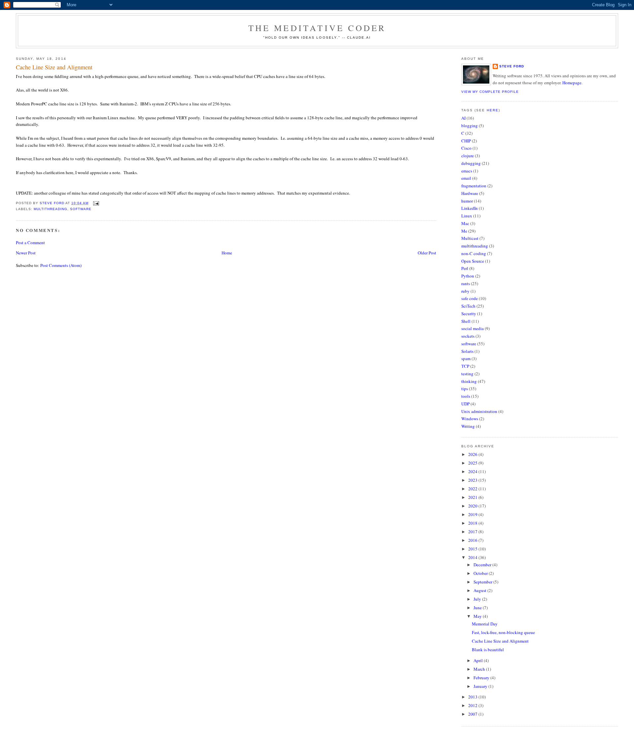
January (481, 686)
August (480, 590)
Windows (469, 419)
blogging (469, 126)
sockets (468, 336)
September (483, 582)
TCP (465, 366)
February (482, 678)
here (493, 110)
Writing (468, 426)
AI (463, 118)
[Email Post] (95, 203)
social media (472, 328)
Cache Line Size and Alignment (500, 641)
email (466, 178)
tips (464, 389)
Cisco (466, 148)
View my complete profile (490, 91)
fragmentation (473, 186)
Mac (465, 223)
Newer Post (26, 253)
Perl (464, 268)
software (80, 209)
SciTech (468, 306)
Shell (466, 321)
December (483, 565)
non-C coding (473, 253)
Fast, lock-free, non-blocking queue (503, 632)
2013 (473, 697)
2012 (473, 705)
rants (465, 283)
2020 (473, 506)
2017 (473, 532)
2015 (473, 549)
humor (467, 201)
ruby (465, 291)
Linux (466, 216)
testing (467, 374)
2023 (473, 480)
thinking (469, 381)
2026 (473, 454)
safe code (469, 298)
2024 (473, 471)
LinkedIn (469, 208)
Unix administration (479, 411)
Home (227, 253)
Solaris (467, 351)
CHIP (466, 141)
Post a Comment (30, 242)
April (479, 660)
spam (466, 358)
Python (467, 276)
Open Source (472, 261)
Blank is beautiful (488, 650)
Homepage (571, 83)
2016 (473, 540)
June (478, 608)
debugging (471, 163)
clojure (467, 156)
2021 (473, 497)
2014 (473, 557)
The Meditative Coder (317, 27)
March (480, 669)
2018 (473, 523)
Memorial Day (485, 624)
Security (468, 314)
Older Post (427, 253)
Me (464, 231)
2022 (473, 489)
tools (465, 396)
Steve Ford (511, 66)
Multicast (469, 238)
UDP (465, 404)
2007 (473, 714)
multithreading (50, 209)
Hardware (469, 193)
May (478, 616)
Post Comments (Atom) (61, 265)
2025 (473, 463)
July (478, 599)
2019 (473, 514)
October (481, 573)
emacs (466, 171)
